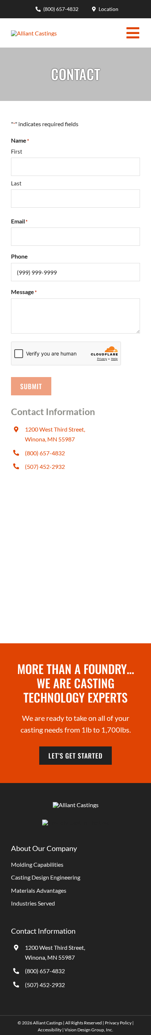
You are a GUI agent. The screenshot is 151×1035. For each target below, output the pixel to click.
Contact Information (43, 930)
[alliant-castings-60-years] (34, 33)
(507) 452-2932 (45, 466)
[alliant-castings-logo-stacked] (76, 804)
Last (16, 183)
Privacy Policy (118, 1022)
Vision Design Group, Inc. (89, 1029)
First (16, 151)
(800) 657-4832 (45, 452)
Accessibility (50, 1029)
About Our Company (44, 848)
